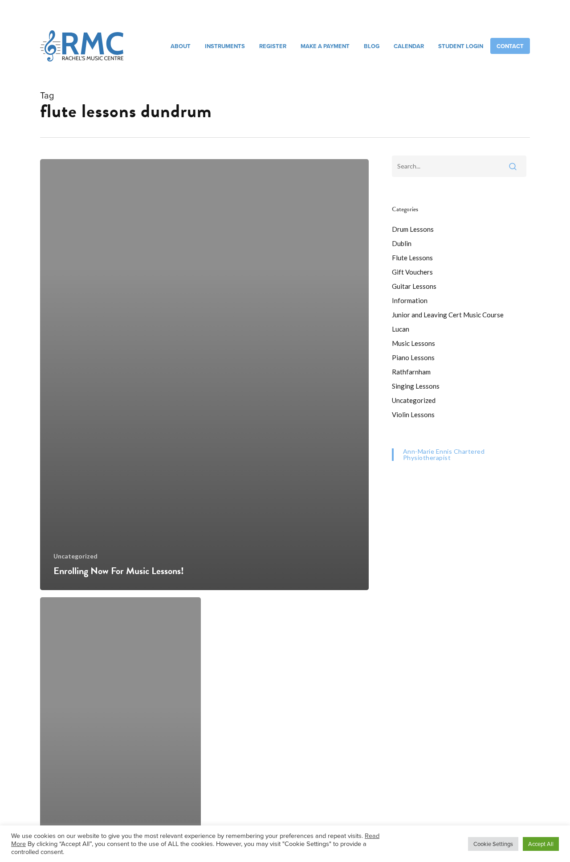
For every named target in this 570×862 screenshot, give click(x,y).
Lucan (400, 329)
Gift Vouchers (412, 272)
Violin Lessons (413, 414)
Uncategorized (75, 556)
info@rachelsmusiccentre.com (481, 15)
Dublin (401, 243)
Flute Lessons (412, 258)
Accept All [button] (541, 844)
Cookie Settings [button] (493, 844)
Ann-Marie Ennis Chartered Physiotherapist (444, 454)
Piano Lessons (413, 357)
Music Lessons (413, 343)
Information (410, 300)
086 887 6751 (409, 15)
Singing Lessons (416, 386)
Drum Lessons (413, 229)
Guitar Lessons (414, 286)
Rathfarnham (411, 372)
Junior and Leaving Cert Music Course (448, 315)
